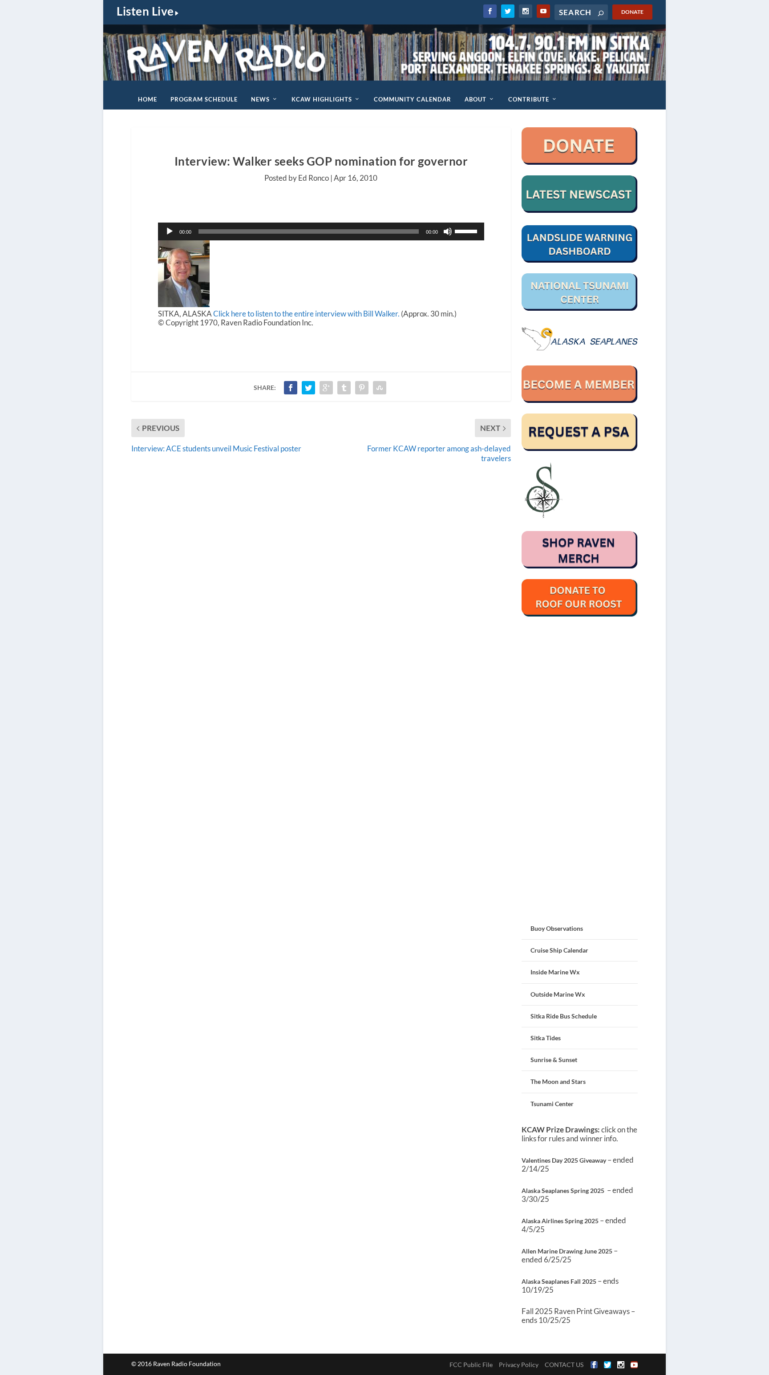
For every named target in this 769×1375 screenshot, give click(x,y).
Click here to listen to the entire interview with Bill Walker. (306, 313)
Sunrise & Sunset (553, 1059)
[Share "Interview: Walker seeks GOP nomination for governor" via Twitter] (308, 388)
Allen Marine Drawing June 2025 (567, 1251)
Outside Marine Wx (557, 994)
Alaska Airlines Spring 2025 (560, 1221)
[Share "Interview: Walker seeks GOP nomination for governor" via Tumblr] (344, 388)
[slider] (467, 231)
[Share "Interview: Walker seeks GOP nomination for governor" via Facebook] (291, 388)
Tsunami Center (552, 1103)
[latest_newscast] (580, 210)
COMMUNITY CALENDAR (412, 99)
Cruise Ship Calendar (559, 950)
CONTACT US (564, 1364)
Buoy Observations (556, 928)
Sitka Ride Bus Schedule (563, 1016)
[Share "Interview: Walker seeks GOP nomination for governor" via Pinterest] (362, 388)
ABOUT (475, 99)
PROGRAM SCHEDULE (204, 99)
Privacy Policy (518, 1364)
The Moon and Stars (558, 1081)
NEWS (260, 99)
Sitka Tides (545, 1038)
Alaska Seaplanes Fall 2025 (559, 1281)
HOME (147, 99)
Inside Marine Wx (555, 972)
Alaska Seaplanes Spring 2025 (563, 1190)
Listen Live (145, 11)
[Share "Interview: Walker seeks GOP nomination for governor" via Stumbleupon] (380, 388)
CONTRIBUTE (528, 99)
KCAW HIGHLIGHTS (321, 99)
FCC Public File (471, 1364)
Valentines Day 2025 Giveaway (564, 1160)
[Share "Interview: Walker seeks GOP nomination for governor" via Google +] (326, 388)
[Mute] (447, 231)
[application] (321, 231)
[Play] (169, 231)
